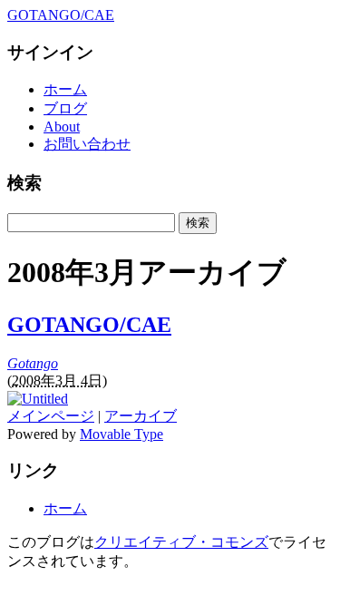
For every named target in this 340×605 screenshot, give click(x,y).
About (62, 126)
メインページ (50, 416)
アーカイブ (140, 416)
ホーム (65, 89)
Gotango (32, 363)
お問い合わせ (87, 143)
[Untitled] (37, 398)
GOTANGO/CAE (60, 15)
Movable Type (121, 434)
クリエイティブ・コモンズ (181, 542)
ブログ (65, 108)
